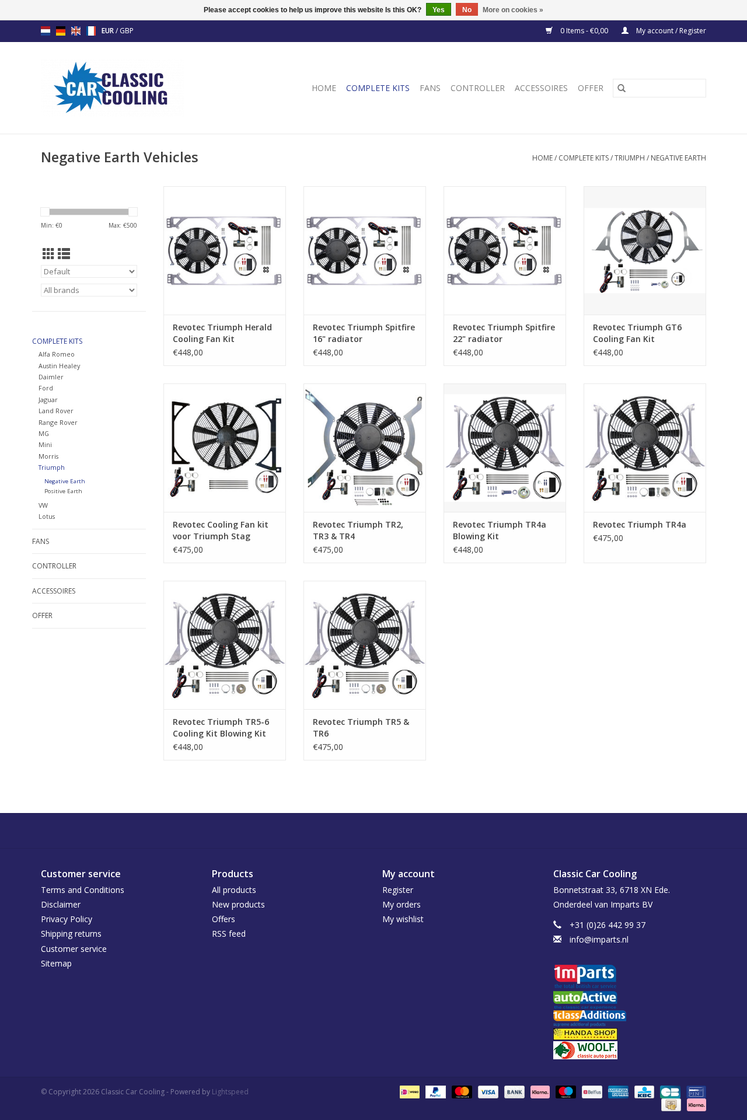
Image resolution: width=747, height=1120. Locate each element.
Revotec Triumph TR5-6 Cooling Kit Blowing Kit (221, 727)
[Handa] (630, 1034)
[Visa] (487, 1091)
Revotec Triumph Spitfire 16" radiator (364, 333)
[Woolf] (630, 1050)
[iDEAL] (408, 1091)
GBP (127, 31)
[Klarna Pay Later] (694, 1104)
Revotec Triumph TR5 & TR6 (361, 727)
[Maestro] (564, 1091)
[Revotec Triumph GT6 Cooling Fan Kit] (645, 250)
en (76, 31)
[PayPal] (434, 1091)
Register (397, 889)
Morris (48, 456)
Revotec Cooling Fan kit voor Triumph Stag (220, 530)
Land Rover (56, 410)
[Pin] (694, 1091)
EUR (109, 31)
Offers (223, 918)
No (467, 10)
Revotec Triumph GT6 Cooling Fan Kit (637, 333)
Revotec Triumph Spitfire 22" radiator (504, 333)
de (60, 31)
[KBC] (643, 1091)
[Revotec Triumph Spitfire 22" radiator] (505, 250)
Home (324, 87)
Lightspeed (230, 1092)
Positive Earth (63, 491)
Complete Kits (378, 87)
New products (238, 904)
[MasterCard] (461, 1091)
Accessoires (541, 87)
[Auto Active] (630, 1000)
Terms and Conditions (82, 889)
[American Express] (617, 1091)
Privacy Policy (66, 918)
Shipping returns (71, 933)
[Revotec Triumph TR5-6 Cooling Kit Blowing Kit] (224, 645)
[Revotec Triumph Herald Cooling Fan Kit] (224, 250)
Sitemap (56, 963)
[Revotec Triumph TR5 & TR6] (364, 645)
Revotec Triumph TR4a (639, 524)
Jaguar (48, 399)
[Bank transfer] (513, 1091)
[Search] (621, 88)
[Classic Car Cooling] (129, 88)
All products (234, 889)
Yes (438, 10)
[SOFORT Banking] (538, 1091)
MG (44, 433)
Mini (45, 444)
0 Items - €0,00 (584, 31)
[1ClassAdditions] (630, 1018)
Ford (46, 387)
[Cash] (670, 1104)
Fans (430, 87)
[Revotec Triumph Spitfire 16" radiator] (364, 250)
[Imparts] (630, 978)
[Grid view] (49, 254)
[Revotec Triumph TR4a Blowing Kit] (505, 447)
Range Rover (58, 422)
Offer (590, 87)
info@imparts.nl (599, 939)
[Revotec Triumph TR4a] (645, 447)
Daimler (51, 376)
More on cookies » (513, 10)
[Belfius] (590, 1091)
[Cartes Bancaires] (669, 1091)
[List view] (64, 254)
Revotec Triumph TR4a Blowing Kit (499, 530)
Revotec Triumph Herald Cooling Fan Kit (222, 333)
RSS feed (229, 933)
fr (91, 31)
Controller (478, 87)
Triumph (630, 158)
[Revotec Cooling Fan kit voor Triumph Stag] (224, 447)
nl (45, 31)
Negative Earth (678, 158)
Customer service (74, 948)
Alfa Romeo (57, 354)
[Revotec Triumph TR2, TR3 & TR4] (364, 447)
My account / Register (670, 31)
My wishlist (403, 918)
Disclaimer (61, 904)
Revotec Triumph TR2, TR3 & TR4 (358, 530)
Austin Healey (59, 365)
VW (43, 505)
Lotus (47, 516)
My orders (401, 904)
